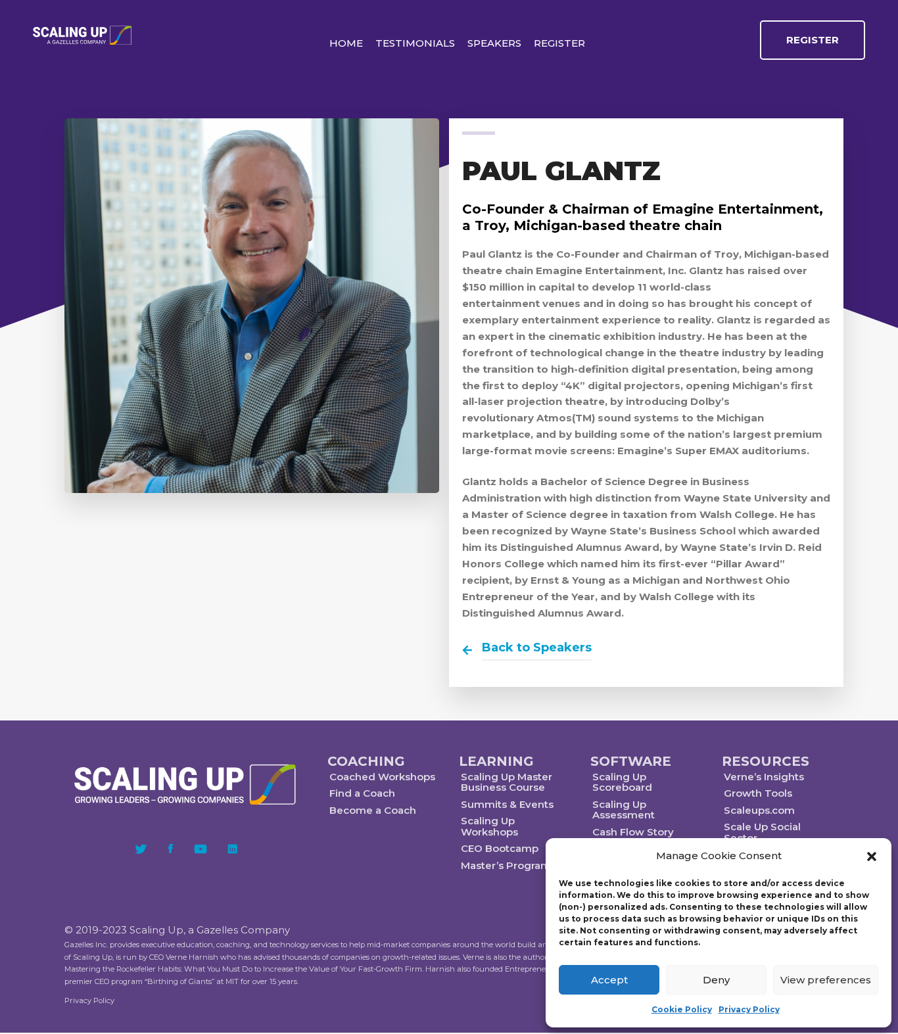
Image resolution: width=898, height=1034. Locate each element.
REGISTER (812, 40)
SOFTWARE (630, 761)
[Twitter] (141, 848)
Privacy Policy (749, 1009)
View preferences (825, 980)
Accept (609, 980)
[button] (871, 856)
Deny (716, 980)
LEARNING (496, 761)
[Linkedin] (233, 848)
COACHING (366, 761)
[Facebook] (170, 848)
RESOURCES (765, 761)
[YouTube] (200, 848)
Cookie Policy (681, 1009)
